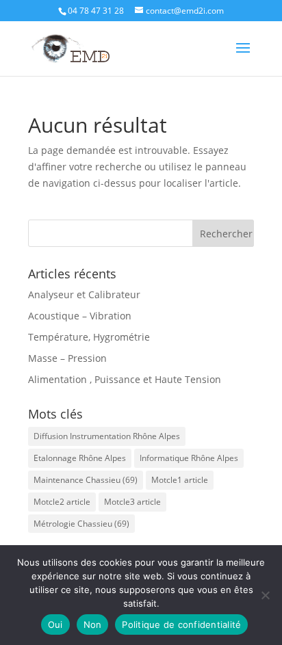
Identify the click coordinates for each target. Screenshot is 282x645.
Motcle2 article (62, 502)
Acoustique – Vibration (79, 315)
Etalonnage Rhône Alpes (80, 458)
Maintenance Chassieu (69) (86, 480)
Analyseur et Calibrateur (84, 294)
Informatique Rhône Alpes (189, 458)
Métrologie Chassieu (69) (81, 523)
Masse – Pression (67, 358)
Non (93, 624)
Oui (55, 624)
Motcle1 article (179, 480)
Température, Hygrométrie (89, 336)
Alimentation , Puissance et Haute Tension (124, 379)
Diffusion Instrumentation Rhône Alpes (107, 436)
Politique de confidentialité (181, 624)
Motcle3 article (132, 502)
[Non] (265, 595)
